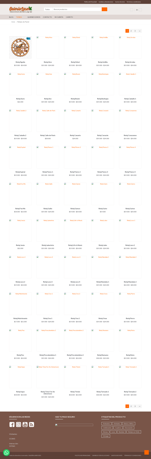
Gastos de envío (120, 2)
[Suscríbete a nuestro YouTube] (25, 425)
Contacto (47, 17)
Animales (117, 424)
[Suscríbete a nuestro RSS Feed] (31, 425)
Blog (11, 17)
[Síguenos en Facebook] (12, 425)
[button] (6, 452)
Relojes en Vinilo (134, 432)
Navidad (121, 432)
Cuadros (118, 428)
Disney (105, 432)
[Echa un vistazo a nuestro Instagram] (18, 425)
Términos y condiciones (134, 2)
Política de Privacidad (90, 2)
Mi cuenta (59, 17)
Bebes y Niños (129, 424)
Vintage (106, 436)
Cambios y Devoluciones (106, 2)
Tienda (19, 17)
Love (113, 432)
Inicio (13, 22)
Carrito (69, 17)
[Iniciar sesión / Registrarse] (131, 9)
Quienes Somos (33, 17)
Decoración (129, 428)
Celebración (107, 428)
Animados (106, 424)
